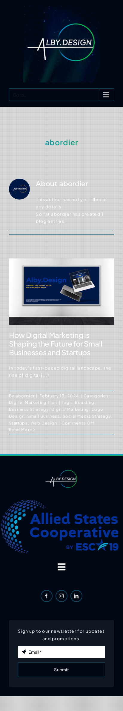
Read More (21, 429)
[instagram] (61, 596)
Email (26, 639)
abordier (25, 395)
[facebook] (47, 596)
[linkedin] (76, 596)
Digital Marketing (70, 409)
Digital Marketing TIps (33, 402)
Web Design (43, 423)
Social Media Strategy (87, 416)
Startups (18, 423)
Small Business (43, 416)
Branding (85, 402)
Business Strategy (29, 409)
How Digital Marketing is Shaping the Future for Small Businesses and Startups (55, 343)
